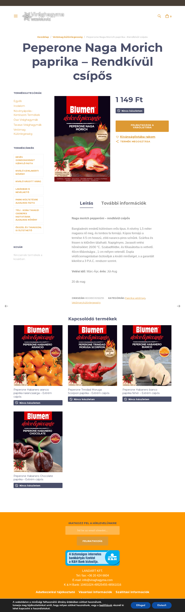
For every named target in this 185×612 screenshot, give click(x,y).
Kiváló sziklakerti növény (27, 172)
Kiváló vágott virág (28, 181)
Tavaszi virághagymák (28, 124)
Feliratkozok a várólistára (142, 126)
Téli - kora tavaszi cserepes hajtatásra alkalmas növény (27, 215)
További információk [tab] (123, 203)
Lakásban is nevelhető (23, 190)
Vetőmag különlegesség (68, 37)
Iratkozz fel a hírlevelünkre (92, 523)
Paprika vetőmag (135, 298)
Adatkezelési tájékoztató (55, 592)
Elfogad (140, 605)
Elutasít (161, 605)
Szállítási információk (132, 592)
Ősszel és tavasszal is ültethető (29, 229)
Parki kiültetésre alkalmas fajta (27, 201)
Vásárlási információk (95, 592)
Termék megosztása (135, 141)
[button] (135, 137)
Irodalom (19, 106)
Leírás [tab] (86, 203)
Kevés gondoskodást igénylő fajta (25, 160)
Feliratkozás (92, 541)
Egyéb (18, 101)
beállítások (105, 605)
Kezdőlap (43, 37)
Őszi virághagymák (26, 119)
